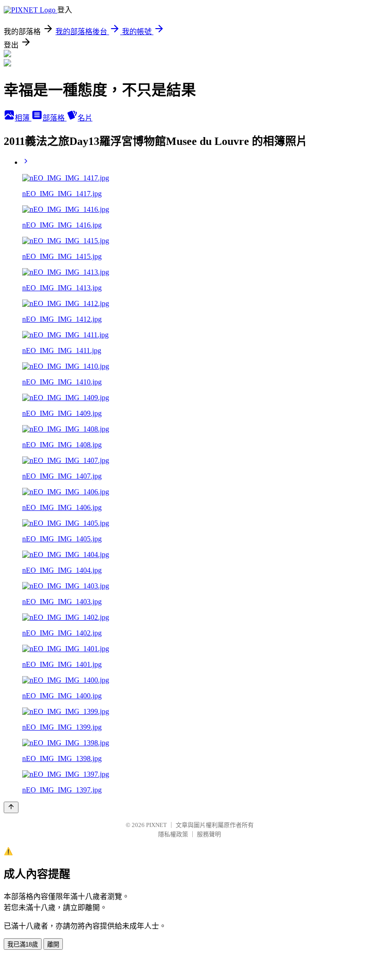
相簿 (23, 118)
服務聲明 (209, 834)
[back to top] (11, 807)
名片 (85, 118)
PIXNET (156, 824)
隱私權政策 (173, 834)
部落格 (55, 118)
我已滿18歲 (22, 944)
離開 (53, 944)
